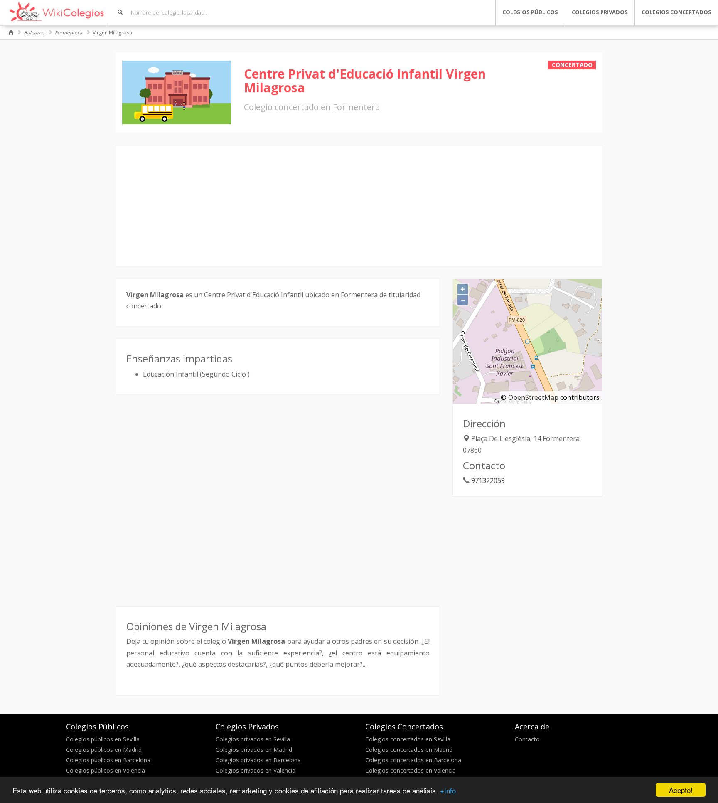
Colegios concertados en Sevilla (407, 739)
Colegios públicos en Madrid (104, 750)
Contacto (527, 739)
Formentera (68, 32)
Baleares (34, 32)
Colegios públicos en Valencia (105, 770)
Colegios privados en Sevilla (253, 739)
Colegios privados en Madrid (254, 750)
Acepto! (681, 790)
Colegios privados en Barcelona (258, 760)
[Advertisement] (359, 206)
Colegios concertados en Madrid (408, 750)
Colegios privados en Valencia (255, 770)
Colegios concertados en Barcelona (413, 760)
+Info (448, 790)
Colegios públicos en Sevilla (103, 739)
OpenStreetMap (533, 397)
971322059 (488, 480)
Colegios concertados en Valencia (410, 770)
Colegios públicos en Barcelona (108, 760)
